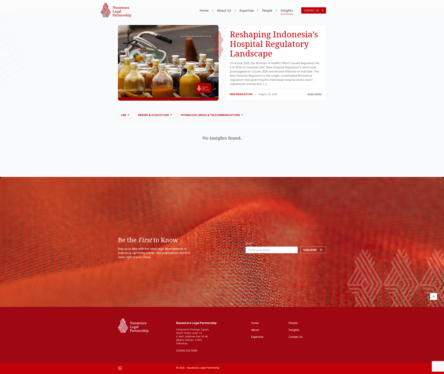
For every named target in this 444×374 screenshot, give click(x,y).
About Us (224, 10)
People (267, 10)
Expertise (247, 10)
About (255, 330)
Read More (315, 94)
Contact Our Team (186, 350)
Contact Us (311, 10)
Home (204, 10)
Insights (287, 10)
